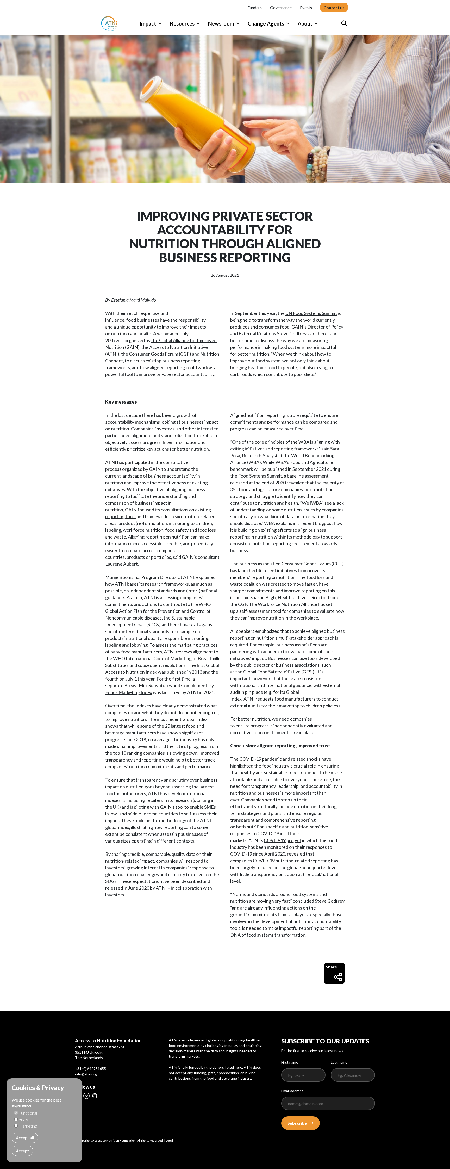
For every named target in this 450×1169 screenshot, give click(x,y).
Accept (22, 1150)
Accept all (25, 1137)
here (238, 1067)
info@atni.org (86, 1074)
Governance (281, 7)
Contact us (334, 7)
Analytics (26, 1119)
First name (289, 1062)
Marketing (27, 1125)
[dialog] (44, 1120)
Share (331, 966)
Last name (339, 1062)
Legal (169, 1140)
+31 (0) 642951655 (90, 1068)
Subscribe (297, 1123)
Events (306, 7)
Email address (292, 1090)
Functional (27, 1112)
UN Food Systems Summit (311, 313)
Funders (254, 7)
